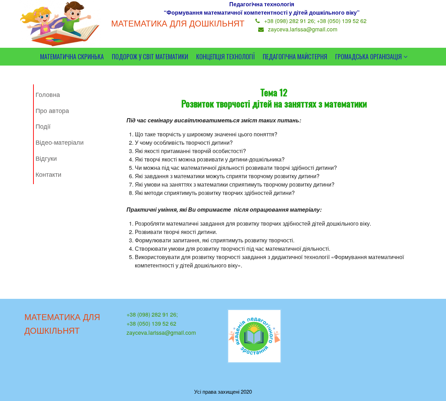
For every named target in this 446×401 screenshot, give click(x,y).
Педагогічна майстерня (295, 56)
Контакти (48, 174)
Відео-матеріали (60, 141)
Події (43, 125)
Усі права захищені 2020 (223, 391)
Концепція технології (225, 56)
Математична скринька (72, 56)
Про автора (52, 110)
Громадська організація (368, 56)
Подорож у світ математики (150, 56)
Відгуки (46, 157)
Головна (48, 94)
